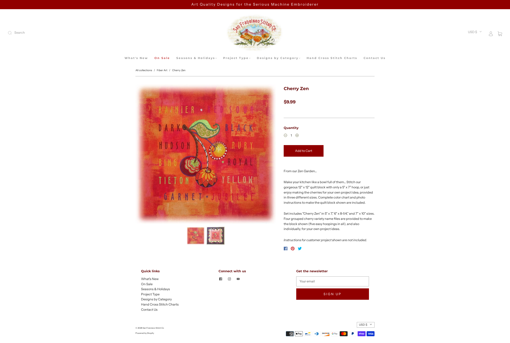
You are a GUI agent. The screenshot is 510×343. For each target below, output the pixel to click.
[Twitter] (299, 249)
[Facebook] (285, 249)
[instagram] (229, 278)
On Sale (162, 58)
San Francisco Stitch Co (153, 328)
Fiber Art (162, 70)
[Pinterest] (292, 249)
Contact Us (374, 58)
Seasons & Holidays (195, 58)
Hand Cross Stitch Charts (332, 58)
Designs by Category (277, 58)
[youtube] (238, 278)
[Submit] (36, 32)
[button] (149, 154)
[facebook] (220, 278)
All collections (143, 70)
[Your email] (332, 281)
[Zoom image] (206, 154)
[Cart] (500, 33)
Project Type (236, 58)
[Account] (491, 33)
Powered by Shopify (144, 333)
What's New (136, 58)
